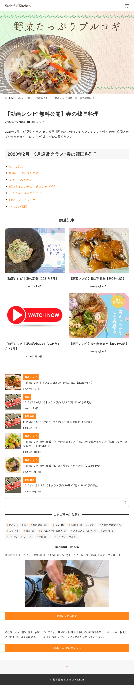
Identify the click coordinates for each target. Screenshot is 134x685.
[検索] (125, 502)
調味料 (108, 530)
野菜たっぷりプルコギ (24, 173)
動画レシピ (37, 121)
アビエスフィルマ (84, 530)
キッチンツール (66, 536)
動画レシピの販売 (67, 615)
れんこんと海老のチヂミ (25, 193)
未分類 (44, 536)
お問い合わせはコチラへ (67, 647)
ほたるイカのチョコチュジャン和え (32, 186)
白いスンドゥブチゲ (22, 200)
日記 (29, 530)
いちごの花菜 (18, 206)
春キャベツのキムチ (22, 180)
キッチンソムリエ (20, 536)
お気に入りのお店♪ (53, 530)
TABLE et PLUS (82, 524)
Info (59, 524)
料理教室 (40, 524)
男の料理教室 (110, 524)
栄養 (13, 530)
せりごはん (16, 166)
